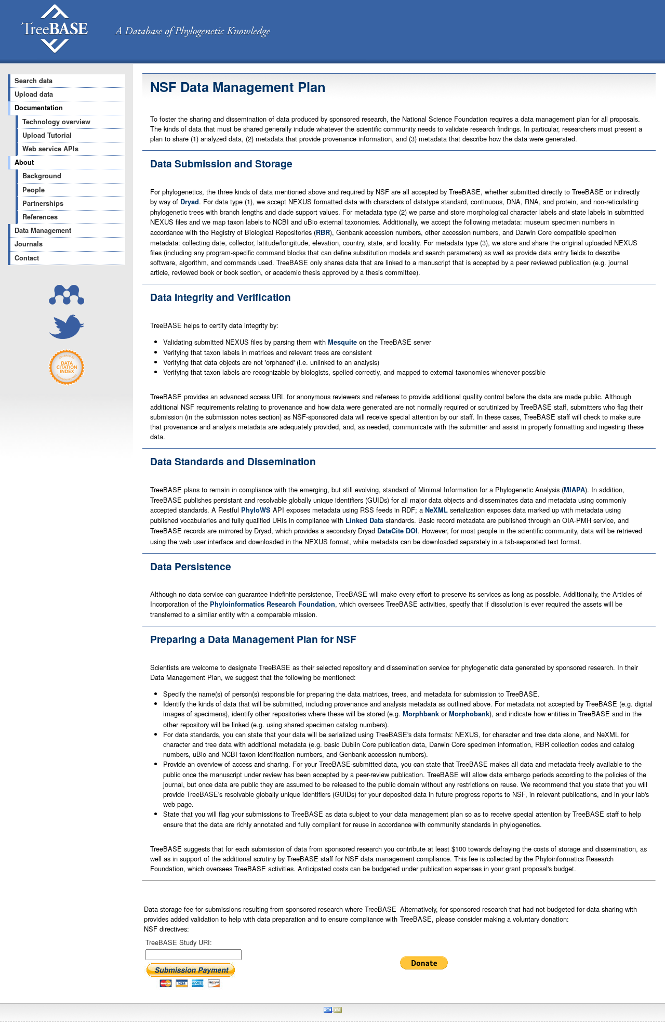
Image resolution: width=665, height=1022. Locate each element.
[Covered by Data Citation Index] (66, 383)
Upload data (34, 94)
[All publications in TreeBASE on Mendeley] (66, 302)
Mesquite (342, 342)
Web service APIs (50, 148)
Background (41, 175)
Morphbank (421, 713)
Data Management (43, 230)
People (33, 189)
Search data (33, 80)
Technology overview (56, 121)
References (40, 216)
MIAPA (574, 489)
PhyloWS (256, 510)
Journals (29, 243)
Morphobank (469, 713)
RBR (323, 232)
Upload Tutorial (47, 135)
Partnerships (42, 203)
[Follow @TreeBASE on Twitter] (66, 336)
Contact (27, 258)
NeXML (436, 510)
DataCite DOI (397, 530)
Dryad (189, 201)
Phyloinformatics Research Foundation (272, 604)
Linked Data (364, 520)
